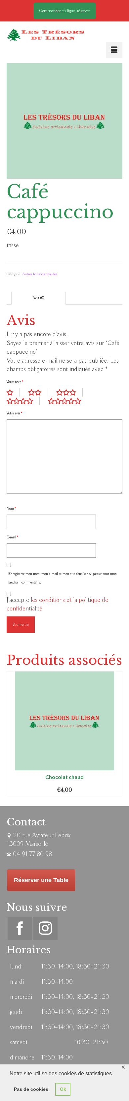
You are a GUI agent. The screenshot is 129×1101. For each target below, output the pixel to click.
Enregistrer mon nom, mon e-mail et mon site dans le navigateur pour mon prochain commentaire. (62, 578)
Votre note (15, 382)
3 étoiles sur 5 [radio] (69, 392)
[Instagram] (45, 928)
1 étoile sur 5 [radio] (13, 392)
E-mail (12, 537)
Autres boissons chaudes (39, 274)
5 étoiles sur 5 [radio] (68, 401)
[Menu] (114, 50)
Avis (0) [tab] (38, 298)
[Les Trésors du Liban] (46, 35)
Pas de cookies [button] (31, 1089)
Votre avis (14, 413)
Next (116, 733)
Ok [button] (63, 1089)
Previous (12, 733)
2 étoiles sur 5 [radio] (38, 392)
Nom (11, 508)
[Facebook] (20, 928)
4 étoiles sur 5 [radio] (23, 401)
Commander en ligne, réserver (64, 11)
